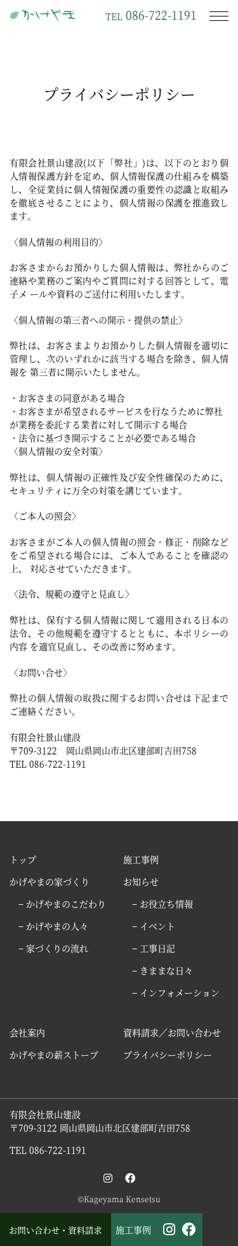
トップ (23, 859)
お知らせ (141, 881)
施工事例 (133, 1229)
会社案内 (27, 1032)
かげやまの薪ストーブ (54, 1054)
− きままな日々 (162, 970)
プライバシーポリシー (167, 1054)
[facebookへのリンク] (130, 1178)
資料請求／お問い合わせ (172, 1032)
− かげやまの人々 (53, 925)
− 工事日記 (153, 948)
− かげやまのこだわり (62, 903)
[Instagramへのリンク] (107, 1178)
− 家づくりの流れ (53, 948)
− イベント (153, 925)
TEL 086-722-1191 (48, 1149)
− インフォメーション (176, 992)
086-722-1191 (151, 14)
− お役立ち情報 (162, 903)
